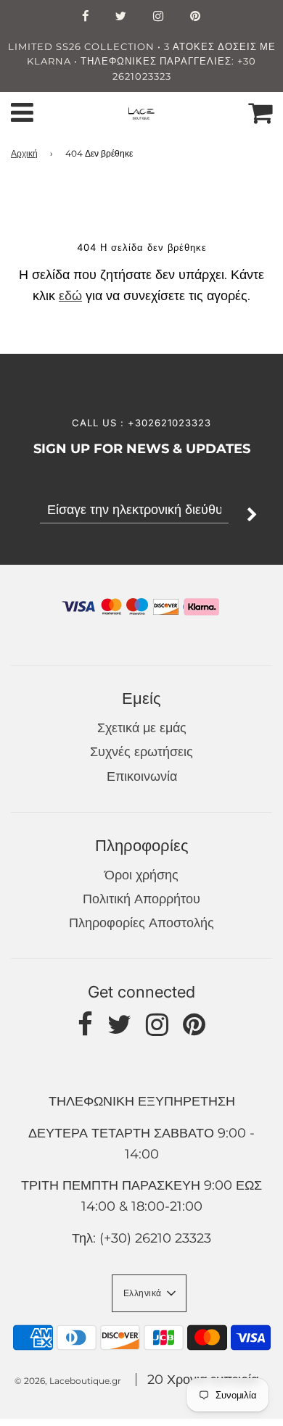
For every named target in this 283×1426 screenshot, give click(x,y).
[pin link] (195, 17)
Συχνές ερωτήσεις (141, 752)
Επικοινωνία (142, 776)
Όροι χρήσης (141, 875)
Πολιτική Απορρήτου (141, 899)
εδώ (70, 296)
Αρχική (24, 153)
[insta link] (158, 17)
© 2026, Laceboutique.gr (68, 1380)
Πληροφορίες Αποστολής (141, 923)
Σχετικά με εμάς (141, 728)
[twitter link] (121, 17)
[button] (149, 1293)
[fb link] (85, 17)
